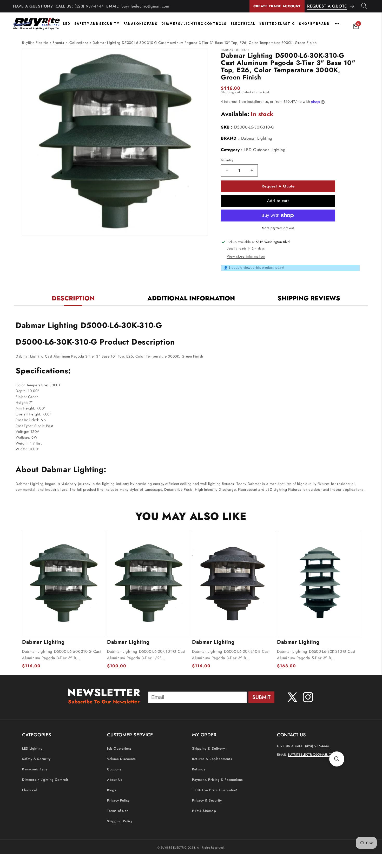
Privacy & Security (207, 800)
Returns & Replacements (212, 758)
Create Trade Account (277, 6)
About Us (114, 779)
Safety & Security (36, 758)
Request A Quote (327, 6)
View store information (246, 256)
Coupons (114, 769)
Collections (78, 42)
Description (73, 298)
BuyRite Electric (35, 42)
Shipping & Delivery (208, 748)
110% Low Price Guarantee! (214, 790)
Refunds (198, 769)
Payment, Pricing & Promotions (217, 779)
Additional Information (191, 298)
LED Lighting (32, 748)
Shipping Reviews (309, 298)
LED (66, 24)
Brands (58, 42)
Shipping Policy (120, 821)
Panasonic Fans (140, 24)
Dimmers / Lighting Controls (194, 24)
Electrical (242, 24)
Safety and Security (97, 24)
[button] (336, 758)
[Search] (364, 6)
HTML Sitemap (204, 810)
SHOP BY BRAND (314, 24)
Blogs (111, 790)
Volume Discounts (121, 758)
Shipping (227, 92)
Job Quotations (119, 748)
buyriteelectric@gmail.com (145, 6)
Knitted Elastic (277, 24)
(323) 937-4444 (89, 6)
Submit (261, 697)
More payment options (278, 228)
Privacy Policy (118, 800)
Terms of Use (117, 810)
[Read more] (337, 23)
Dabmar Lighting (256, 138)
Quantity (227, 160)
